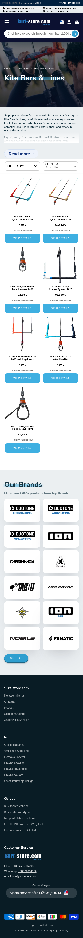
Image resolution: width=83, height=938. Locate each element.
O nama (9, 701)
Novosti (9, 707)
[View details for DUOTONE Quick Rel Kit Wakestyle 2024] (22, 405)
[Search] (75, 33)
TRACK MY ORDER (70, 3)
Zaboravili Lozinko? (16, 719)
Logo (34, 22)
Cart (76, 22)
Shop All (16, 658)
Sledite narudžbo (14, 713)
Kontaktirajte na (14, 695)
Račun (69, 22)
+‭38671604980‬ (27, 871)
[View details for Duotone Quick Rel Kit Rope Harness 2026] (22, 266)
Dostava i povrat (14, 756)
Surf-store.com (34, 930)
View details (22, 238)
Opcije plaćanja (14, 744)
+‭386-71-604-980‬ (24, 866)
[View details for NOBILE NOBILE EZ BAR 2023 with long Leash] (22, 336)
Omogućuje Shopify (56, 930)
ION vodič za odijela (17, 812)
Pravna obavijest (14, 762)
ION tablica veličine (16, 806)
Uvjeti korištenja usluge (18, 781)
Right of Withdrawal (41, 925)
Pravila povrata (13, 775)
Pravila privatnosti (15, 768)
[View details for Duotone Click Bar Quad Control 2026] (60, 196)
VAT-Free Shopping (16, 750)
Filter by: (15, 166)
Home (8, 68)
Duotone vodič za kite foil (20, 830)
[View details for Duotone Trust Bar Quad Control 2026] (22, 196)
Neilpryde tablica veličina (19, 818)
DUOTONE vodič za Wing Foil (23, 824)
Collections (22, 68)
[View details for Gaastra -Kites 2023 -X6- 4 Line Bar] (60, 336)
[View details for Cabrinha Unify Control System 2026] (60, 266)
